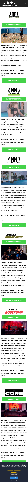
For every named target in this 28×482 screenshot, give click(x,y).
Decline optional (14, 474)
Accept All (14, 477)
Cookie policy (10, 470)
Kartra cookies (17, 470)
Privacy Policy (14, 472)
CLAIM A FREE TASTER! (14, 25)
